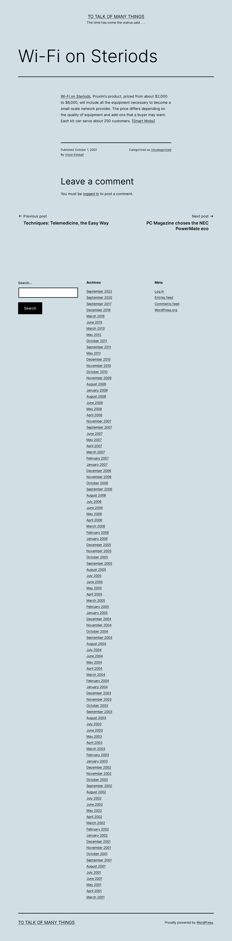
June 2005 (94, 582)
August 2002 (96, 792)
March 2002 (95, 823)
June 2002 (94, 804)
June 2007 (94, 434)
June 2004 (94, 656)
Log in (159, 291)
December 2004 (98, 619)
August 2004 (96, 644)
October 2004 (97, 631)
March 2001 (95, 897)
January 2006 (97, 539)
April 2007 (94, 446)
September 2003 (99, 712)
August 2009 (96, 384)
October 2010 (96, 372)
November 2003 (98, 699)
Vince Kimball (74, 154)
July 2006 (94, 501)
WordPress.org (166, 310)
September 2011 (98, 347)
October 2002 (97, 780)
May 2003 (94, 736)
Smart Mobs (143, 121)
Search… (25, 283)
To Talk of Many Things (116, 16)
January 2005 (97, 613)
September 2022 (99, 291)
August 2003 (96, 718)
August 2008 (96, 396)
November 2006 (98, 477)
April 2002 (94, 817)
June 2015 (94, 322)
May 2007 (94, 440)
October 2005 (97, 557)
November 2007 (98, 421)
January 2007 (96, 464)
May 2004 (94, 662)
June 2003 (94, 730)
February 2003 (97, 755)
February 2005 (97, 607)
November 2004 (99, 625)
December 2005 (98, 545)
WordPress (204, 922)
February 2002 (97, 829)
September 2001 (99, 860)
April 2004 (94, 668)
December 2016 (98, 310)
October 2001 (96, 854)
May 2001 (93, 885)
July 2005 (94, 576)
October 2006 (97, 483)
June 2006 (94, 508)
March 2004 (95, 675)
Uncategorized (161, 150)
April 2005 (94, 594)
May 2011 (93, 353)
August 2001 (95, 866)
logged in (91, 194)
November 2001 (98, 848)
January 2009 (97, 390)
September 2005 (99, 563)
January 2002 (97, 835)
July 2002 (94, 798)
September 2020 (99, 297)
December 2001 (98, 841)
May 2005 (94, 588)
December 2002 (98, 767)
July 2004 (94, 650)
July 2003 (94, 724)
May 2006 (94, 514)
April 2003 (94, 742)
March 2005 (95, 600)
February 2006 (97, 532)
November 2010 (98, 366)
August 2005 (96, 569)
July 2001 (93, 872)
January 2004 (97, 687)
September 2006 (99, 489)
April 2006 (94, 520)
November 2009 (98, 378)
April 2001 (94, 891)
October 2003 (97, 705)
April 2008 (94, 415)
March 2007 (95, 452)
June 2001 (94, 878)
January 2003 (97, 761)
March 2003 (95, 749)
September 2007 (99, 427)
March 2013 (95, 328)
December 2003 (98, 693)
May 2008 (94, 409)
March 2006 (95, 526)
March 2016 (95, 316)
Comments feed (167, 304)
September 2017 (98, 304)
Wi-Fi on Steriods (75, 96)
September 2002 (99, 786)
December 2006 (98, 471)
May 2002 (94, 810)
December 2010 (98, 359)
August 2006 (96, 495)
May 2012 (93, 335)
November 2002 (98, 773)
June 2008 (94, 403)
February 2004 (97, 681)
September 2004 (99, 637)
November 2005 (98, 551)
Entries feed (164, 297)
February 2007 (97, 458)
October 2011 (96, 341)
